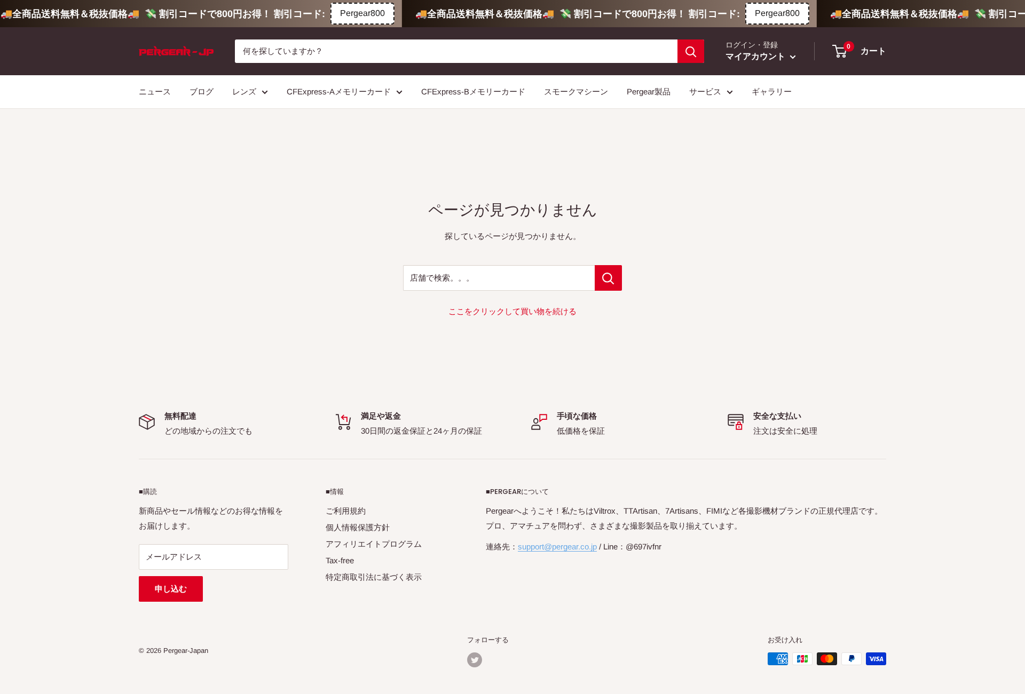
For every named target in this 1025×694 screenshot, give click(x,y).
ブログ (202, 91)
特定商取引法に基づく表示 (374, 576)
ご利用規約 (346, 510)
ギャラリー (772, 91)
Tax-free (340, 560)
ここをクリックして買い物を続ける (512, 311)
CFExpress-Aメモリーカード (339, 91)
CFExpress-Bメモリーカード (473, 91)
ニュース (155, 91)
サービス (705, 91)
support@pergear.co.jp (557, 546)
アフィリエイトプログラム (374, 543)
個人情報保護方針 (358, 527)
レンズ (244, 91)
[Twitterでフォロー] (474, 659)
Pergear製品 (649, 91)
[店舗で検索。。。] (608, 278)
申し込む (171, 588)
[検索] (690, 51)
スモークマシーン (576, 91)
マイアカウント (756, 56)
